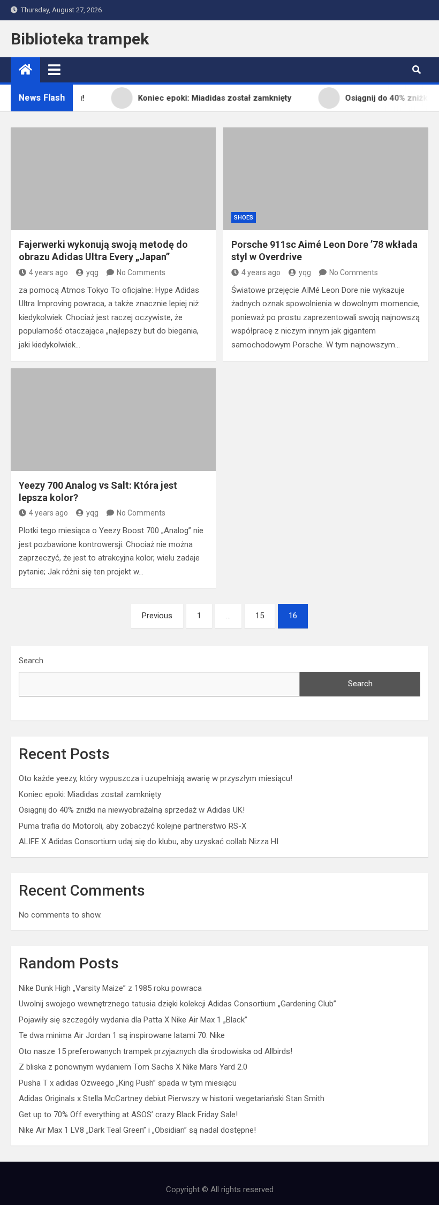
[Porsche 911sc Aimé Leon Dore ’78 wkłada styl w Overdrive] (325, 178)
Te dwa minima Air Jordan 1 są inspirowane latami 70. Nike (122, 1035)
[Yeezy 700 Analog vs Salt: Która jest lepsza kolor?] (113, 419)
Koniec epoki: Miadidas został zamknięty (90, 794)
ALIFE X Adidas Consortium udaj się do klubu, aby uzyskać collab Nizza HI (148, 841)
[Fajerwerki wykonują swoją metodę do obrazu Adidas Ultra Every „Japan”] (113, 178)
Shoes (243, 217)
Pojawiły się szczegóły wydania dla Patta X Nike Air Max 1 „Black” (133, 1020)
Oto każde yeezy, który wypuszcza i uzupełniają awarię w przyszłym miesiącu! (155, 778)
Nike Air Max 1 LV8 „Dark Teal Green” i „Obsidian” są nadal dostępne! (137, 1130)
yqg (92, 272)
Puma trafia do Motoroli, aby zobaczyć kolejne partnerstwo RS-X (132, 826)
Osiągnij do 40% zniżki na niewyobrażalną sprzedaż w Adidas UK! (132, 810)
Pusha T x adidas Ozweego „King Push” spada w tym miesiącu (128, 1083)
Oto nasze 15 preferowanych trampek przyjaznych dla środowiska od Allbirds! (155, 1051)
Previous (157, 615)
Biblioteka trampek (80, 38)
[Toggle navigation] (54, 69)
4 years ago (48, 272)
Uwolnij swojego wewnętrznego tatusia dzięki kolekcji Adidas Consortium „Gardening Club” (177, 1004)
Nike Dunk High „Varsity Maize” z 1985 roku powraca (110, 988)
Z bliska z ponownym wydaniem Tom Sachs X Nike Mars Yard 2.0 (133, 1067)
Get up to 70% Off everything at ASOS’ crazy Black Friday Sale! (128, 1114)
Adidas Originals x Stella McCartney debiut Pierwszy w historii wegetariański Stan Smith (171, 1098)
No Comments (141, 272)
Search (31, 660)
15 (259, 615)
